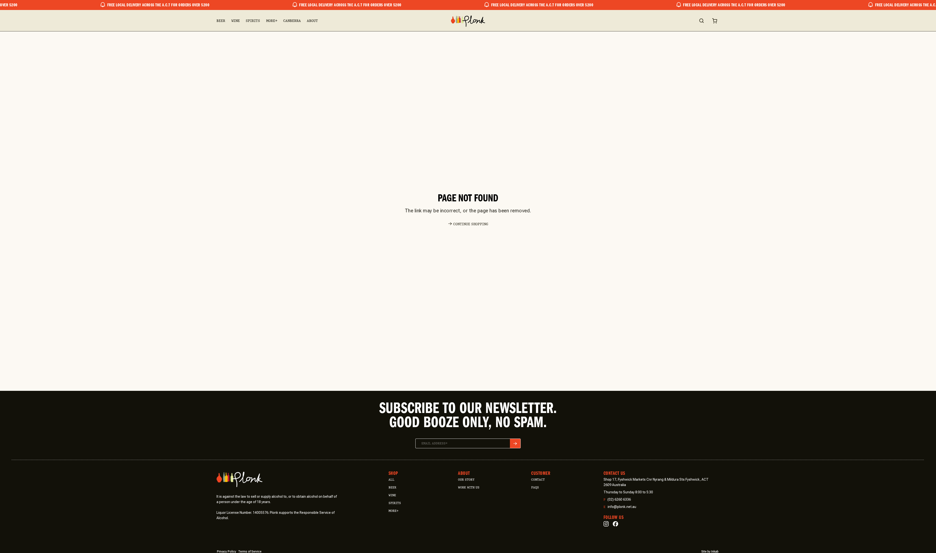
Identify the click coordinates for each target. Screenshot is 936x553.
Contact (538, 480)
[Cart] (715, 21)
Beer (220, 21)
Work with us (468, 487)
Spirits (253, 21)
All (391, 480)
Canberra (292, 21)
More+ (271, 21)
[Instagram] (606, 524)
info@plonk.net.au (620, 507)
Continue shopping (470, 224)
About (312, 21)
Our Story (466, 480)
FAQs (535, 487)
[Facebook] (615, 524)
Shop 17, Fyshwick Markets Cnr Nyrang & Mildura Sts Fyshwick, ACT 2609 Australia (656, 482)
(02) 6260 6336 (617, 499)
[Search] (701, 21)
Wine (235, 21)
